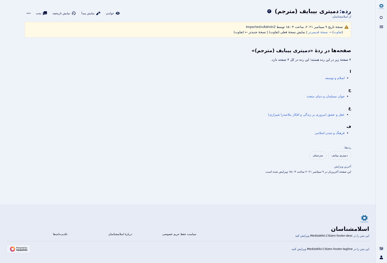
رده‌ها (348, 147)
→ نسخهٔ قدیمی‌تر (319, 32)
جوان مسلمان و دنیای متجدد (326, 96)
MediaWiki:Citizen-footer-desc (331, 235)
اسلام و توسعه (335, 78)
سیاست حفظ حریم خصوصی (179, 234)
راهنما (269, 11)
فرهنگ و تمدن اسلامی (330, 133)
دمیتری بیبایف (340, 155)
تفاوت (338, 32)
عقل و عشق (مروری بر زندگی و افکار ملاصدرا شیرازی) (306, 115)
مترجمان (318, 155)
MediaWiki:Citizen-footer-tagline (330, 249)
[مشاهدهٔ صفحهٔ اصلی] (381, 6)
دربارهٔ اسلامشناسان (120, 234)
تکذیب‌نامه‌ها (60, 234)
